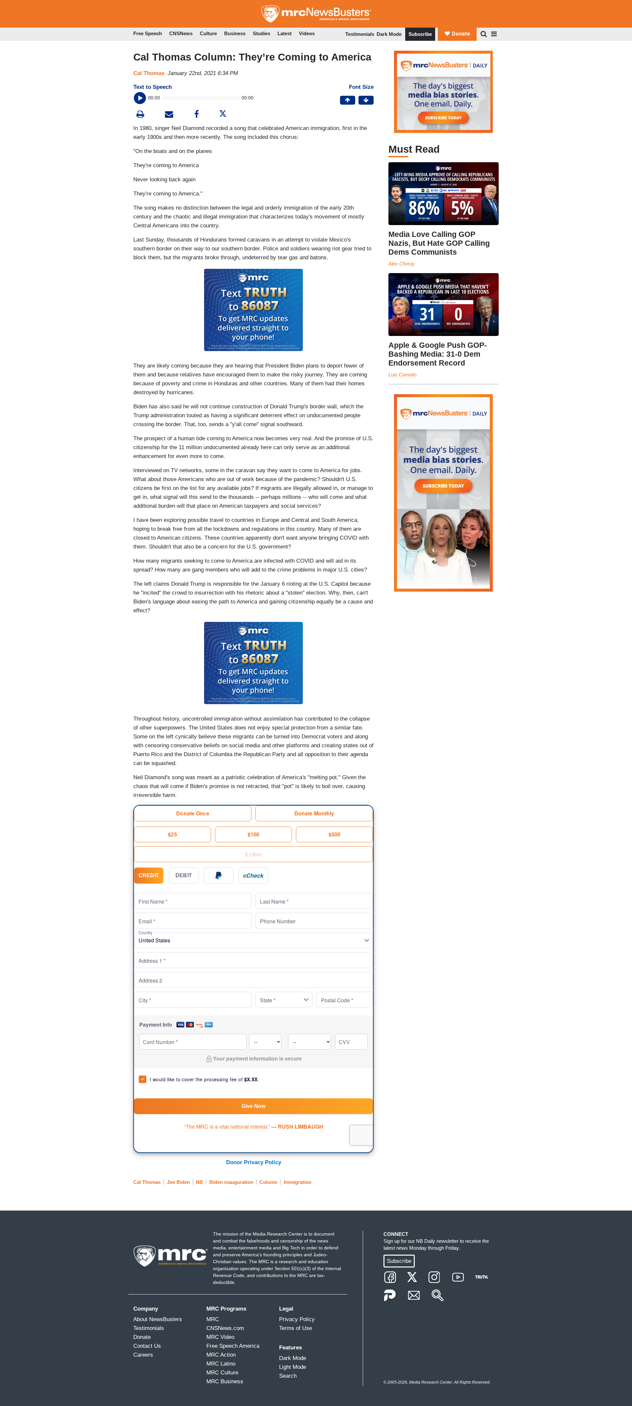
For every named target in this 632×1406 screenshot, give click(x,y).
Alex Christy (401, 264)
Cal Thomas (148, 73)
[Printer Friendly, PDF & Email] (169, 115)
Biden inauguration (231, 1182)
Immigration (297, 1182)
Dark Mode (389, 34)
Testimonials (359, 34)
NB (199, 1182)
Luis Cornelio (402, 374)
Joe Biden (178, 1182)
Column (268, 1182)
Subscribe (420, 34)
